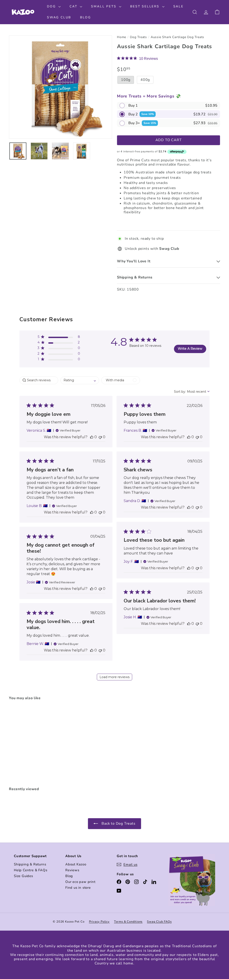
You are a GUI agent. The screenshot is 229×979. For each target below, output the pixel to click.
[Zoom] (60, 87)
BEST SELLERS (145, 6)
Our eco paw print (80, 882)
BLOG (85, 17)
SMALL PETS (104, 6)
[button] (168, 105)
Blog (69, 876)
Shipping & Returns (30, 864)
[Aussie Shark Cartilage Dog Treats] (24, 743)
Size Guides (23, 876)
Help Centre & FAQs (30, 870)
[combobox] (79, 380)
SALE (178, 6)
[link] (137, 58)
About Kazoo (75, 864)
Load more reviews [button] (114, 677)
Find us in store (78, 887)
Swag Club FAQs (159, 922)
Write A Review (190, 349)
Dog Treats (138, 37)
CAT (74, 6)
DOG (52, 6)
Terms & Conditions (128, 922)
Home (121, 37)
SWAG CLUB (59, 17)
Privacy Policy (99, 922)
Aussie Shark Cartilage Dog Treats (177, 37)
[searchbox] (38, 380)
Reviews (72, 870)
